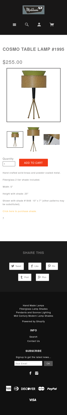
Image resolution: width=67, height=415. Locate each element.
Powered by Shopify (33, 321)
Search (33, 336)
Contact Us (33, 340)
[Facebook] (30, 373)
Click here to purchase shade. (20, 211)
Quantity (8, 158)
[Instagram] (37, 373)
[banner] (33, 9)
